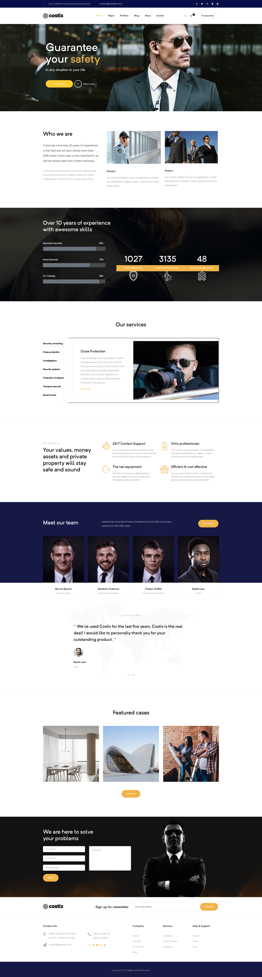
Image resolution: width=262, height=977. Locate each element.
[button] (207, 16)
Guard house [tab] (49, 395)
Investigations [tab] (50, 361)
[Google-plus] (212, 4)
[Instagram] (207, 4)
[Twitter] (202, 4)
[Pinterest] (217, 4)
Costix (130, 970)
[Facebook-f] (197, 4)
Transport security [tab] (52, 387)
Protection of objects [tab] (53, 378)
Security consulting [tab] (53, 344)
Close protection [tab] (51, 352)
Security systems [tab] (51, 369)
